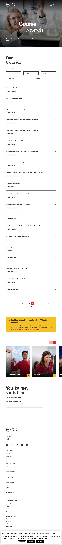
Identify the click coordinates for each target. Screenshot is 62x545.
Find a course (24, 406)
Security (8, 528)
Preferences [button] (44, 538)
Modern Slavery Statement (12, 518)
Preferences (22, 541)
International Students (11, 480)
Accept (40, 541)
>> (31, 306)
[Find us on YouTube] (22, 445)
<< (13, 303)
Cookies (7, 506)
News (7, 459)
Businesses (8, 490)
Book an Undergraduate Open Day (24, 397)
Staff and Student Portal (11, 463)
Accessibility (8, 503)
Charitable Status (10, 513)
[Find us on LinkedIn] (27, 445)
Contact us (8, 456)
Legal (7, 511)
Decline (31, 541)
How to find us (9, 454)
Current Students (10, 477)
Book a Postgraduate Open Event (24, 401)
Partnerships (9, 523)
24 (45, 303)
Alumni (7, 487)
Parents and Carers (10, 482)
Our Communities (10, 492)
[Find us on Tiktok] (17, 445)
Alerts (7, 466)
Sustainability (9, 521)
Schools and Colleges (10, 485)
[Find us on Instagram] (12, 445)
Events (7, 461)
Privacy (7, 508)
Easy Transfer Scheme (21, 325)
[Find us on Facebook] (7, 445)
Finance (37, 375)
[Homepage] (12, 5)
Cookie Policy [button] (12, 538)
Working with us (9, 526)
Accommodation (13, 375)
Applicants (8, 475)
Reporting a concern (10, 495)
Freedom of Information (11, 516)
